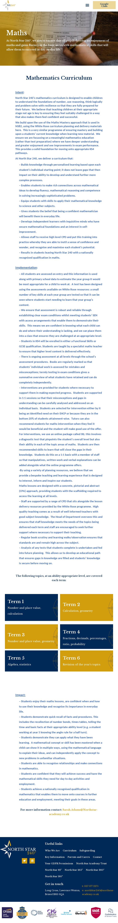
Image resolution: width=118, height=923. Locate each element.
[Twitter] (24, 861)
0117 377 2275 (91, 886)
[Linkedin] (32, 861)
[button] (87, 5)
